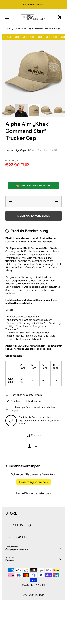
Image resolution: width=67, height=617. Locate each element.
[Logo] (33, 17)
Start (7, 28)
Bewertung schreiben (33, 482)
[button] (33, 446)
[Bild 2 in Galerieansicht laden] (21, 110)
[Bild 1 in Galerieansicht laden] (8, 110)
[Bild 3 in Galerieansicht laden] (34, 110)
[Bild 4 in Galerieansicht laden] (46, 110)
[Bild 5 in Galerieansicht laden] (59, 110)
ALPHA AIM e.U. (37, 584)
